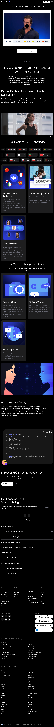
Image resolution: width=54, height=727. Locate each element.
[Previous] (25, 515)
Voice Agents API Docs (33, 602)
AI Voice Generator (19, 590)
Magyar (30, 670)
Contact (43, 592)
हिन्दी (29, 682)
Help (42, 601)
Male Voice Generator (32, 646)
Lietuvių (30, 709)
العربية (2, 670)
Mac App (3, 594)
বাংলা (2, 713)
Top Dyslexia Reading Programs (8, 648)
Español (3, 693)
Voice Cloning (17, 594)
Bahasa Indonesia (32, 711)
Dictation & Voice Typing (6, 642)
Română (3, 700)
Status (42, 603)
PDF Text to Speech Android (7, 644)
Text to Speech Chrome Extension (8, 654)
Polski (2, 689)
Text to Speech (5, 587)
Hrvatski (30, 707)
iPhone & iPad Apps (6, 590)
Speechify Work (18, 596)
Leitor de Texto (31, 658)
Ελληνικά (3, 709)
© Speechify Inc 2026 (36, 724)
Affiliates (43, 599)
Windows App (4, 596)
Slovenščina (31, 704)
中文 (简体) (4, 673)
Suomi (29, 679)
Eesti (2, 707)
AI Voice (13, 477)
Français (3, 679)
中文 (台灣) (30, 673)
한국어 (2, 686)
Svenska (3, 695)
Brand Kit (43, 608)
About (42, 590)
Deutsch (3, 682)
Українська (30, 691)
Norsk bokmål (31, 686)
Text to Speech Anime (6, 650)
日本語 (29, 684)
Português (30, 700)
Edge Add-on (4, 603)
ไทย (29, 695)
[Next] (29, 515)
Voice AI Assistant (32, 642)
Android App (4, 592)
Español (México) (32, 693)
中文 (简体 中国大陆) (6, 675)
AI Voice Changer (31, 650)
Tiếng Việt (30, 698)
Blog (42, 594)
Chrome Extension (5, 601)
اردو (29, 716)
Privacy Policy (26, 724)
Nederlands (31, 677)
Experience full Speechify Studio (27, 51)
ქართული (30, 702)
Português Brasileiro (33, 689)
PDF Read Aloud (4, 656)
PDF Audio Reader (5, 652)
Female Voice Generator (6, 646)
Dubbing (16, 592)
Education (30, 596)
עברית (2, 711)
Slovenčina (4, 704)
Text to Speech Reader (33, 644)
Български (3, 702)
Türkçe (3, 698)
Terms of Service (18, 724)
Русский (3, 691)
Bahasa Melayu (5, 716)
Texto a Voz (3, 658)
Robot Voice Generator (33, 648)
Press (42, 606)
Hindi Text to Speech (32, 654)
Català (29, 713)
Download (3, 606)
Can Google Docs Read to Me (34, 652)
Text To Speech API (31, 472)
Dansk (2, 677)
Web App (3, 599)
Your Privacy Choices (8, 724)
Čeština (30, 675)
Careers (43, 596)
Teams (29, 594)
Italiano (3, 684)
